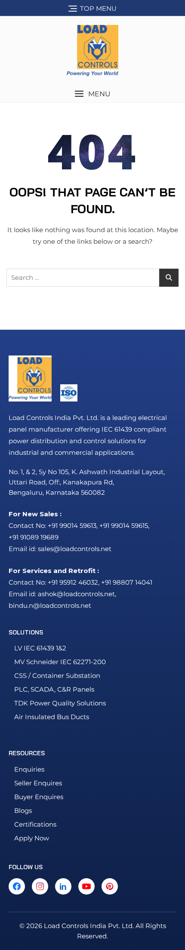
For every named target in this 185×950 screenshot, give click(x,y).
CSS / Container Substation (57, 675)
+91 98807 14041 (126, 582)
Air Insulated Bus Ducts (51, 717)
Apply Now (31, 838)
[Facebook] (17, 886)
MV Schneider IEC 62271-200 (60, 662)
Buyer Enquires (38, 797)
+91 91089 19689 (34, 537)
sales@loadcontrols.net (74, 549)
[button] (92, 94)
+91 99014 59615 (123, 525)
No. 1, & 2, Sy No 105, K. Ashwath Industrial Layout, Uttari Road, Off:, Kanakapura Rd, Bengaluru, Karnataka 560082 (87, 482)
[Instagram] (40, 886)
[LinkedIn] (63, 886)
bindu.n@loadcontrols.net (50, 605)
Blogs (23, 810)
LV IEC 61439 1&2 (40, 648)
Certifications (35, 824)
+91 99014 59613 (72, 525)
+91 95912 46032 (73, 582)
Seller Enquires (38, 783)
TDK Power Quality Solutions (60, 703)
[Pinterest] (110, 886)
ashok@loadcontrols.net (76, 594)
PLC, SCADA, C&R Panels (54, 689)
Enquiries (29, 769)
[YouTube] (86, 886)
